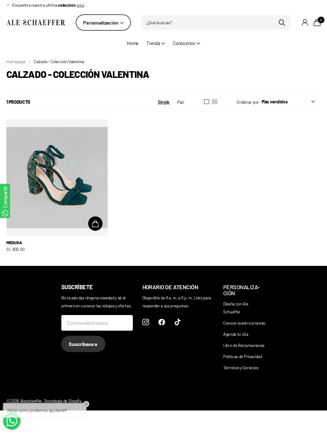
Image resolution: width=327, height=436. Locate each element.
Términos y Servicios (240, 367)
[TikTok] (177, 322)
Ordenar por (248, 102)
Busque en (282, 22)
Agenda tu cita (235, 334)
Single (164, 102)
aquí (80, 5)
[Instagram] (145, 322)
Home (133, 43)
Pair (181, 102)
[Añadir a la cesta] (95, 223)
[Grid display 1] (206, 102)
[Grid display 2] (214, 102)
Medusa (14, 242)
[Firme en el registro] (305, 22)
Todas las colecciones (155, 47)
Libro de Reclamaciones (243, 345)
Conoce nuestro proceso (244, 323)
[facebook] (161, 322)
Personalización (101, 22)
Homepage (15, 61)
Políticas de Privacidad (242, 356)
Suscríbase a (83, 344)
